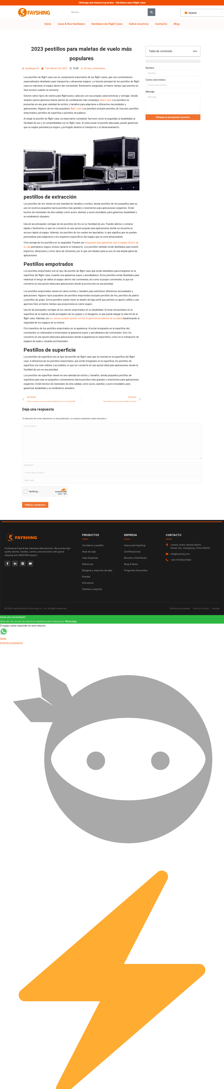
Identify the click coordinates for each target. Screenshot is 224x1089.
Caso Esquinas (90, 557)
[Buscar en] (151, 12)
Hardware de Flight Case (106, 23)
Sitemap (215, 608)
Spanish (192, 12)
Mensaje (150, 91)
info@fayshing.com (180, 554)
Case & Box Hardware (71, 23)
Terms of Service (201, 608)
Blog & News (131, 564)
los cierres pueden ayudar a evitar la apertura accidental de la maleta (86, 318)
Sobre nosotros (139, 23)
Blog (177, 23)
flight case (105, 100)
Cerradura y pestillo (92, 545)
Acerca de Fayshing (134, 545)
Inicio (47, 23)
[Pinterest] (23, 563)
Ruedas (86, 576)
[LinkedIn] (15, 563)
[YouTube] (30, 563)
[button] (194, 51)
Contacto (161, 23)
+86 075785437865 (181, 560)
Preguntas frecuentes (136, 570)
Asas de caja (89, 551)
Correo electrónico (156, 79)
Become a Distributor (135, 557)
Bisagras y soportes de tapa (97, 570)
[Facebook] (7, 563)
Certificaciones (132, 551)
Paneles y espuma (92, 589)
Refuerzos (87, 564)
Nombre (150, 67)
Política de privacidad (180, 608)
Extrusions (88, 582)
